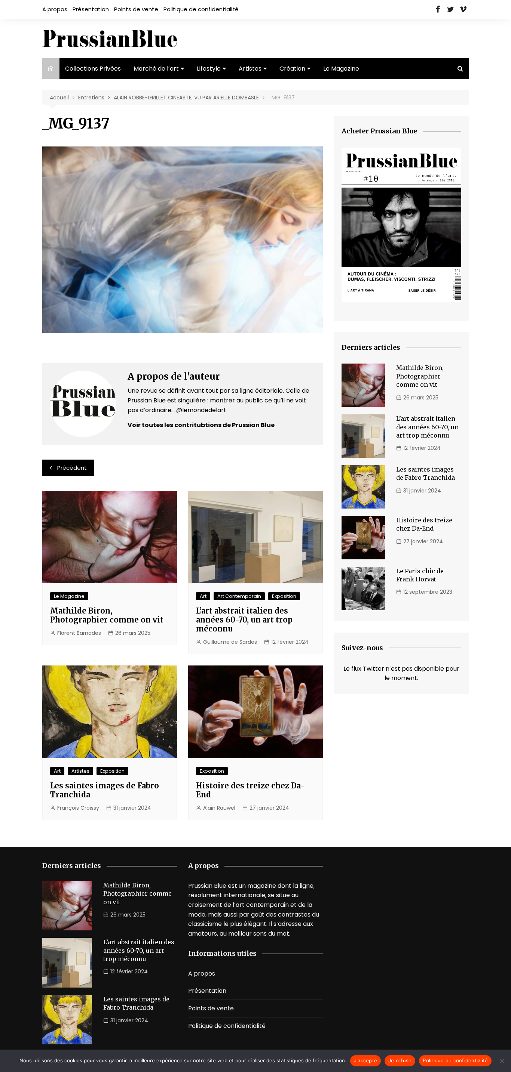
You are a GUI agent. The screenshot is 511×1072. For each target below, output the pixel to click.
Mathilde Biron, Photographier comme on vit (106, 615)
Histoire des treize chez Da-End (250, 790)
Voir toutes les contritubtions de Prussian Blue (201, 425)
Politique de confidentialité (201, 9)
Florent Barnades (79, 633)
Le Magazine (341, 68)
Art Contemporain (239, 596)
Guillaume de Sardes (230, 642)
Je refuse (399, 1060)
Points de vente (136, 9)
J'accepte (365, 1060)
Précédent (72, 468)
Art (203, 596)
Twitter (450, 9)
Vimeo (463, 9)
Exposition (284, 596)
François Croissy (78, 808)
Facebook (437, 9)
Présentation (91, 9)
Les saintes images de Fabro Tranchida (104, 790)
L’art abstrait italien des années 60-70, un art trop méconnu (244, 619)
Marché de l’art (156, 68)
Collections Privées (93, 68)
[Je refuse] (501, 1061)
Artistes (250, 68)
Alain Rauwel (219, 808)
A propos (54, 9)
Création (292, 68)
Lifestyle (209, 68)
